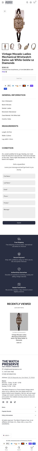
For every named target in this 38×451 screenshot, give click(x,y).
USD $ (7, 435)
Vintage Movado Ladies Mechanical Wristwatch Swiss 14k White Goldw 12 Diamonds (19, 337)
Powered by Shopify (26, 440)
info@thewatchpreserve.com (13, 369)
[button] (27, 2)
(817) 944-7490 (9, 371)
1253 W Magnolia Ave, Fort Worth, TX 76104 (21, 377)
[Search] (27, 2)
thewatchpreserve (16, 440)
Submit (19, 222)
